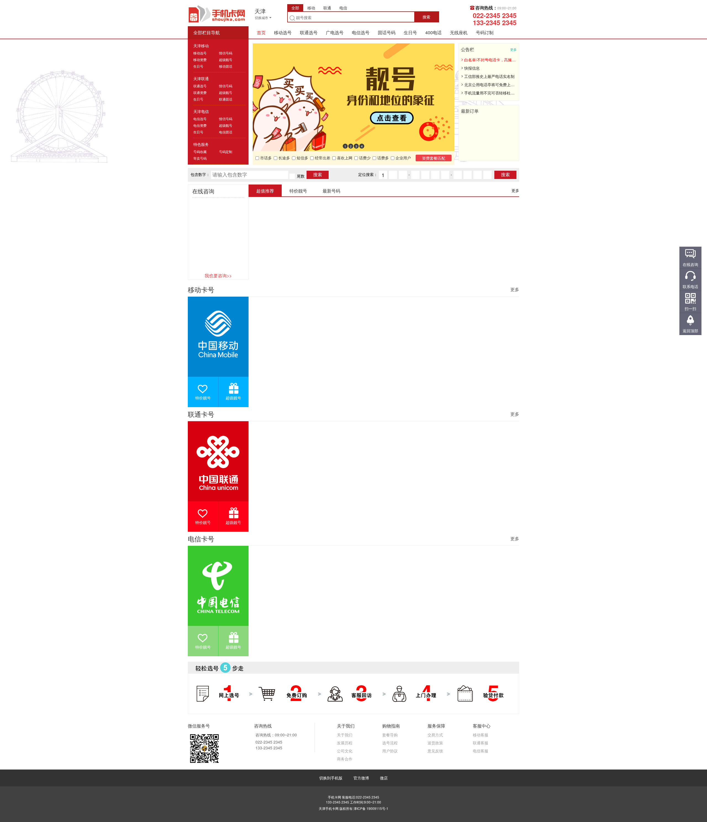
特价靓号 (203, 398)
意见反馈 (435, 750)
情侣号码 (225, 53)
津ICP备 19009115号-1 (371, 808)
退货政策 (435, 742)
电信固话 (225, 132)
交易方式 (435, 734)
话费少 (364, 157)
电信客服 (480, 750)
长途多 (283, 157)
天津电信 (201, 111)
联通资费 (200, 92)
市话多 (265, 157)
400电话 (433, 32)
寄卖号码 (200, 158)
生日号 (410, 32)
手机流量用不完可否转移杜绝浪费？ (490, 93)
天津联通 (201, 78)
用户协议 (390, 750)
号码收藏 (200, 151)
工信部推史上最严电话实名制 (489, 76)
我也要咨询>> (218, 275)
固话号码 (386, 32)
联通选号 (309, 32)
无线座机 (459, 32)
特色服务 (201, 144)
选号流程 (390, 742)
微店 (384, 778)
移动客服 (480, 734)
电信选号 (361, 32)
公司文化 (344, 750)
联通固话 (225, 99)
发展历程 (344, 742)
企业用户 (402, 157)
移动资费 (200, 59)
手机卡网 (217, 13)
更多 (513, 49)
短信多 (302, 157)
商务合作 (344, 759)
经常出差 (322, 157)
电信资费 (200, 125)
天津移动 (201, 45)
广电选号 (335, 32)
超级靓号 (225, 59)
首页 (261, 32)
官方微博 (361, 778)
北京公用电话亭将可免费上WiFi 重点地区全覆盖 (490, 84)
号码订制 (485, 32)
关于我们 (344, 734)
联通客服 (480, 742)
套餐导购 (390, 734)
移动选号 (283, 32)
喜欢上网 (344, 157)
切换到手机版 (330, 778)
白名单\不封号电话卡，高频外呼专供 (490, 59)
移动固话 (225, 66)
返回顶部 (690, 330)
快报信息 (472, 68)
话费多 (382, 157)
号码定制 (225, 151)
